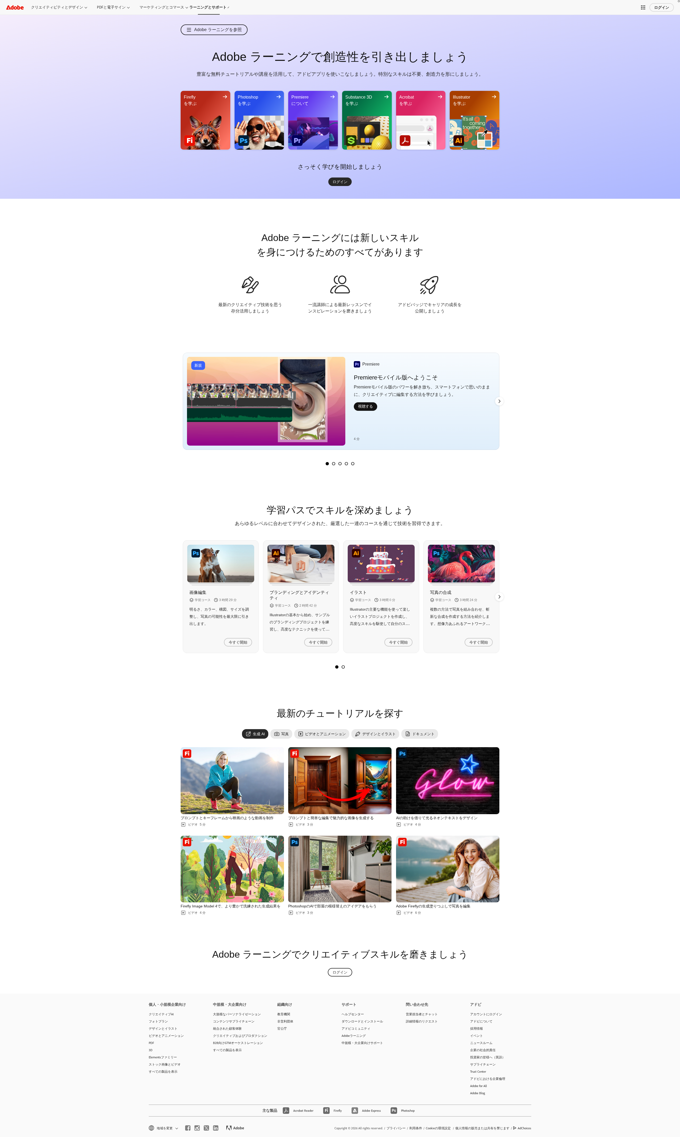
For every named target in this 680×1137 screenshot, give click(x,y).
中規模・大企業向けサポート (362, 1043)
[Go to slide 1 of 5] (327, 463)
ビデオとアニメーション (166, 1036)
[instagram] (197, 1128)
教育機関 (283, 1014)
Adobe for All (478, 1086)
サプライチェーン (483, 1064)
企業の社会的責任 (483, 1050)
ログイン (661, 7)
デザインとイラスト (163, 1028)
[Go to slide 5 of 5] (353, 463)
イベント (476, 1036)
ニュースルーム (481, 1043)
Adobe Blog (477, 1093)
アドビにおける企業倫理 (487, 1079)
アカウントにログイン (486, 1014)
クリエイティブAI (161, 1014)
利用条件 (415, 1128)
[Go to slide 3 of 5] (340, 463)
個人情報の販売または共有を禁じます (482, 1128)
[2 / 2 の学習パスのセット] (343, 667)
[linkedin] (215, 1128)
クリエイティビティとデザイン (57, 7)
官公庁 (282, 1028)
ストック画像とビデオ (165, 1064)
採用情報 (476, 1028)
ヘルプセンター (353, 1014)
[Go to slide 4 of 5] (346, 463)
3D (150, 1050)
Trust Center (478, 1071)
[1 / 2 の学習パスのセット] (337, 667)
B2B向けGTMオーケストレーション (237, 1043)
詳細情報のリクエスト (422, 1021)
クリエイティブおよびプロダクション (237, 1036)
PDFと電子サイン (111, 7)
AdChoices (524, 1128)
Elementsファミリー (163, 1057)
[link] (340, 181)
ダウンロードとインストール (362, 1021)
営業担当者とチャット (422, 1014)
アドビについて (481, 1021)
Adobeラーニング (354, 1036)
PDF (151, 1043)
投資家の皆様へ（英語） (487, 1057)
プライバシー (396, 1128)
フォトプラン (158, 1021)
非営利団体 (285, 1021)
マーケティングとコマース (161, 7)
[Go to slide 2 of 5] (333, 463)
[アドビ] (15, 7)
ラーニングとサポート (209, 7)
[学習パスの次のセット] (499, 401)
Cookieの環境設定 (438, 1128)
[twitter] (206, 1128)
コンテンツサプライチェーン (233, 1021)
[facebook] (187, 1128)
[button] (643, 7)
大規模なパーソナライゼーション (237, 1014)
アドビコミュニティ (356, 1028)
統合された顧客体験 (227, 1028)
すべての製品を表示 (163, 1071)
